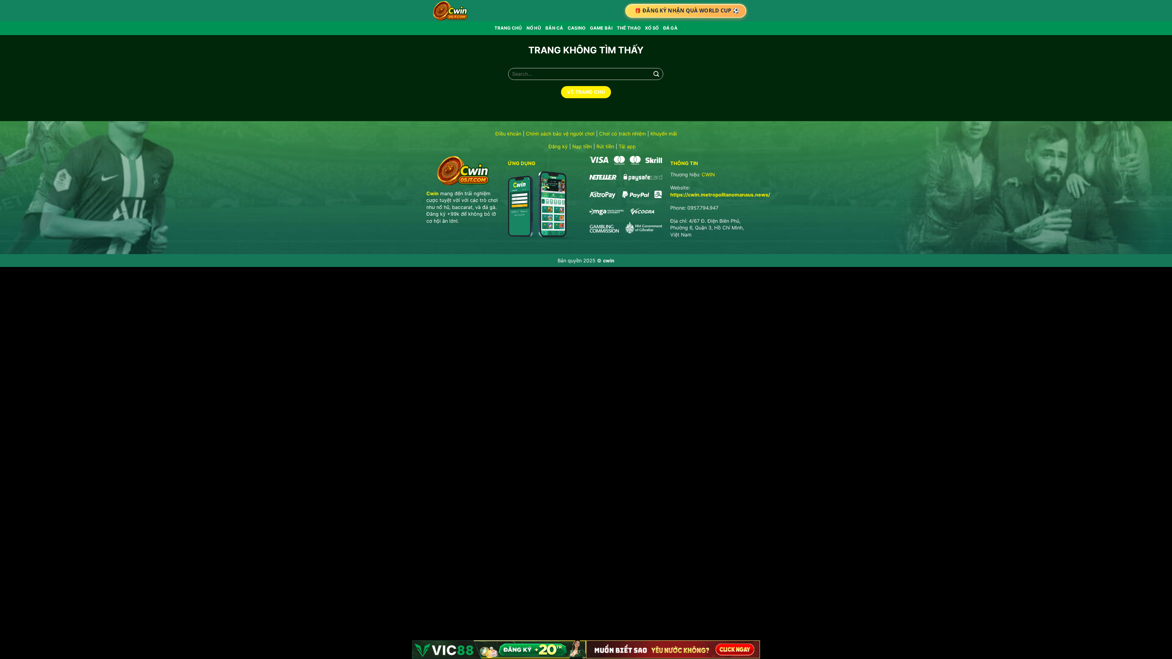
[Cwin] (451, 10)
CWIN (708, 174)
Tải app (627, 146)
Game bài (601, 28)
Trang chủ (508, 28)
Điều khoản (508, 134)
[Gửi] (656, 74)
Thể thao (629, 28)
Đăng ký (558, 146)
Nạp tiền (582, 146)
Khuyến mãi (663, 134)
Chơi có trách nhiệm (622, 134)
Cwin (432, 193)
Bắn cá (554, 28)
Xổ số (652, 28)
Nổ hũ (533, 28)
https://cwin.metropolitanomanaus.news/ (720, 195)
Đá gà (670, 28)
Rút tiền (605, 146)
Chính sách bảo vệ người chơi (560, 134)
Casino (577, 28)
